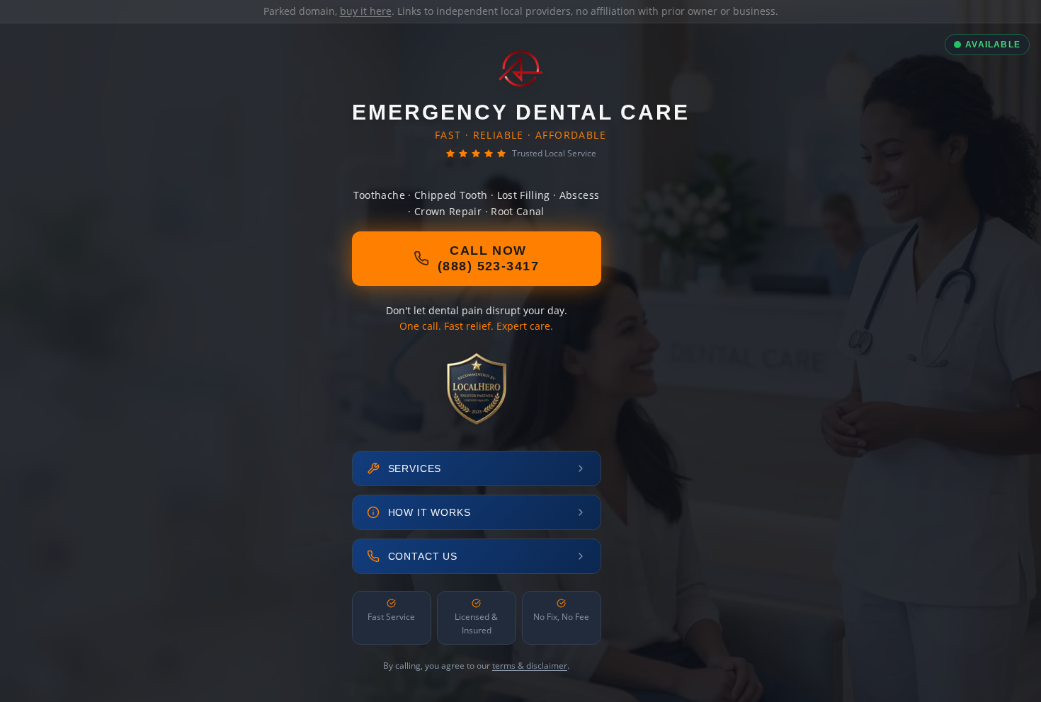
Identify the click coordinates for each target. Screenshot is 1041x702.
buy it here (366, 11)
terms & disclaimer (529, 666)
